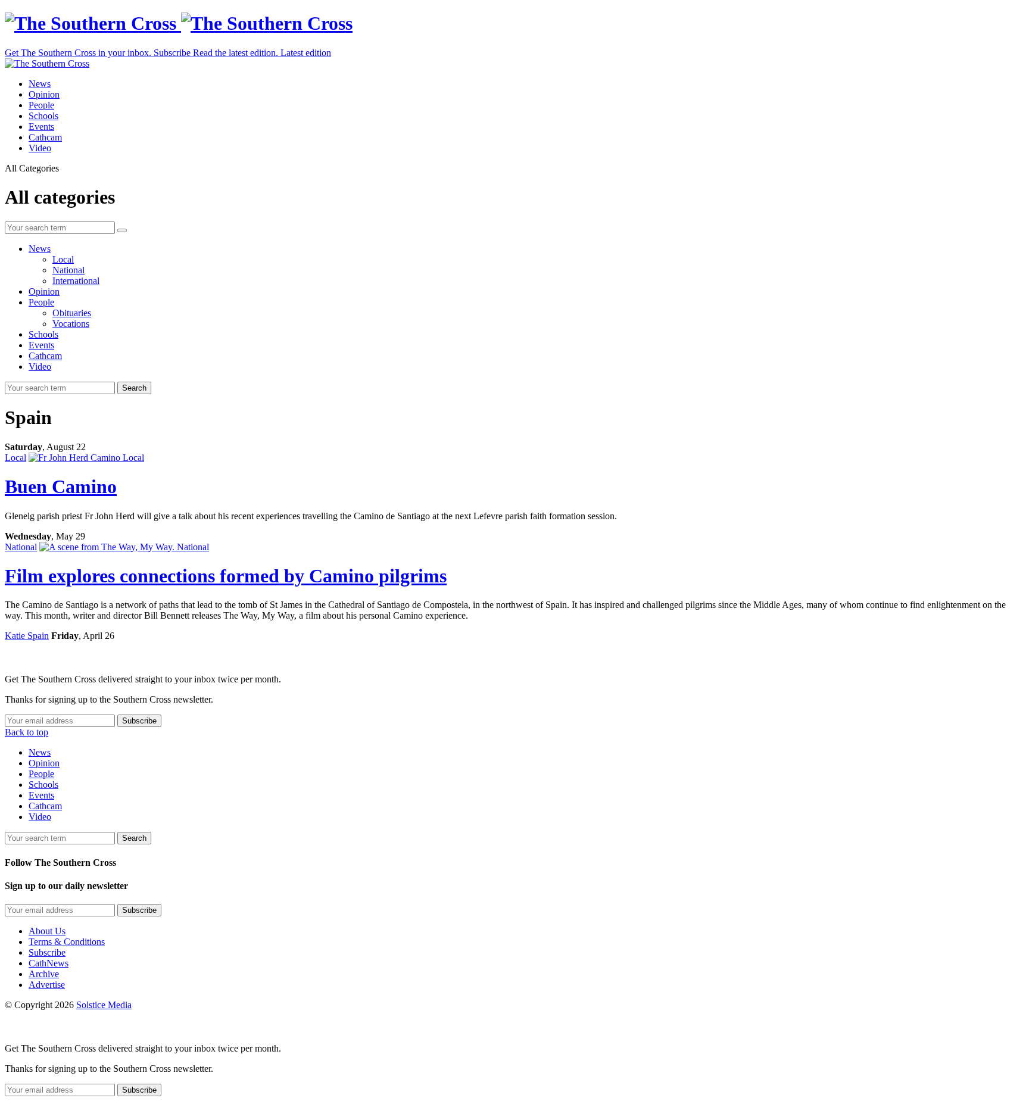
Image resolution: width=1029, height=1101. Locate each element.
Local (63, 259)
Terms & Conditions (67, 942)
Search (134, 387)
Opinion (44, 94)
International (75, 281)
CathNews (48, 963)
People (41, 105)
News (40, 84)
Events (41, 126)
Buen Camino (61, 486)
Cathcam (45, 137)
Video (40, 148)
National (68, 270)
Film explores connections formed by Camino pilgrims (226, 576)
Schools (43, 116)
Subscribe (47, 952)
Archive (44, 974)
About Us (47, 931)
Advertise (47, 985)
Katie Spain (27, 636)
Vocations (70, 324)
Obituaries (71, 313)
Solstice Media (104, 1005)
